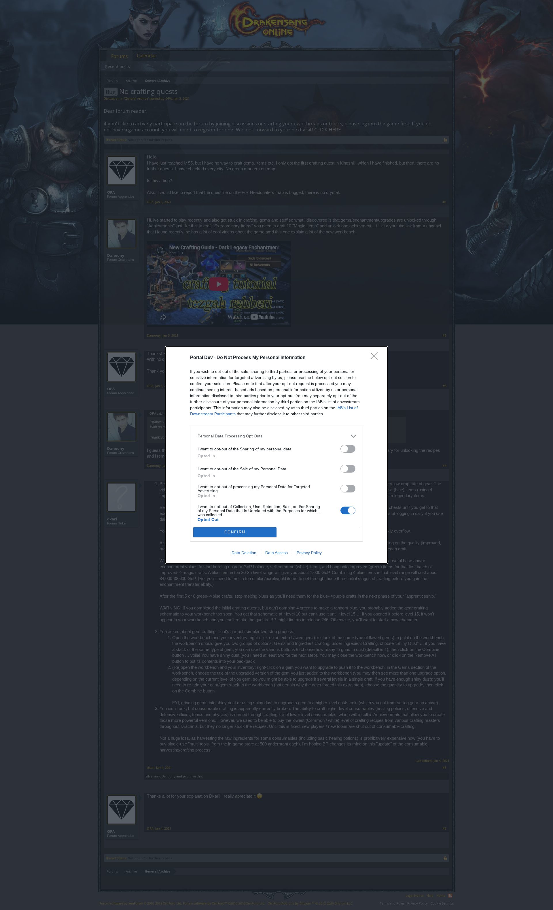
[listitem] (276, 436)
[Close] (376, 357)
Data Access (276, 552)
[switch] (347, 449)
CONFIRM (235, 532)
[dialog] (276, 455)
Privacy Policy (309, 552)
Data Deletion (244, 552)
